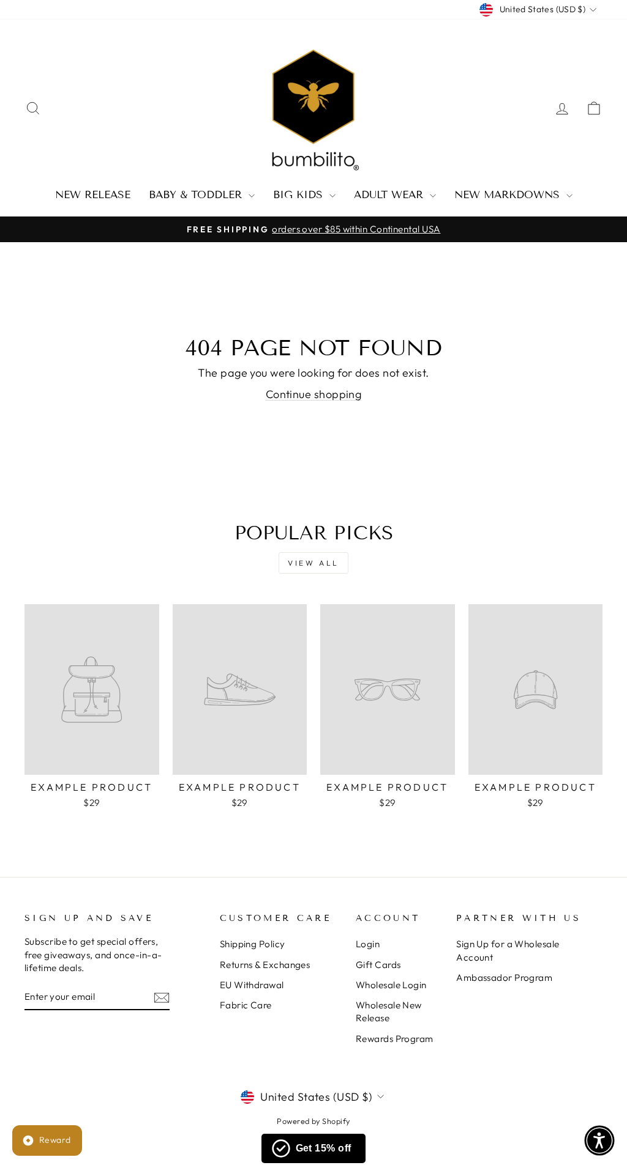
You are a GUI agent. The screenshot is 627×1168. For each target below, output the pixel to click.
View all (313, 562)
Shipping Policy (252, 944)
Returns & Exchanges (265, 964)
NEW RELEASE (92, 194)
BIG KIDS (299, 194)
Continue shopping (314, 394)
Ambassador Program (504, 977)
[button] (599, 1140)
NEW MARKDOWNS (508, 194)
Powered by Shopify (313, 1121)
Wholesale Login (391, 985)
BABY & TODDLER (197, 194)
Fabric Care (246, 1005)
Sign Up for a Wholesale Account (507, 950)
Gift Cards (378, 964)
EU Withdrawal (252, 985)
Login (368, 944)
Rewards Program (395, 1038)
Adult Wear (390, 194)
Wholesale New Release (389, 1011)
